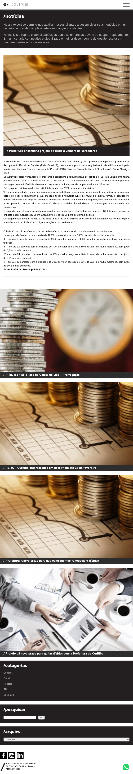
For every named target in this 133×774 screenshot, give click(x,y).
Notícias (7, 683)
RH (5, 689)
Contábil (7, 672)
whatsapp (126, 767)
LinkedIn (20, 755)
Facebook (3, 755)
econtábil (18, 5)
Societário (8, 694)
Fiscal (6, 678)
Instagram (11, 755)
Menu (126, 5)
